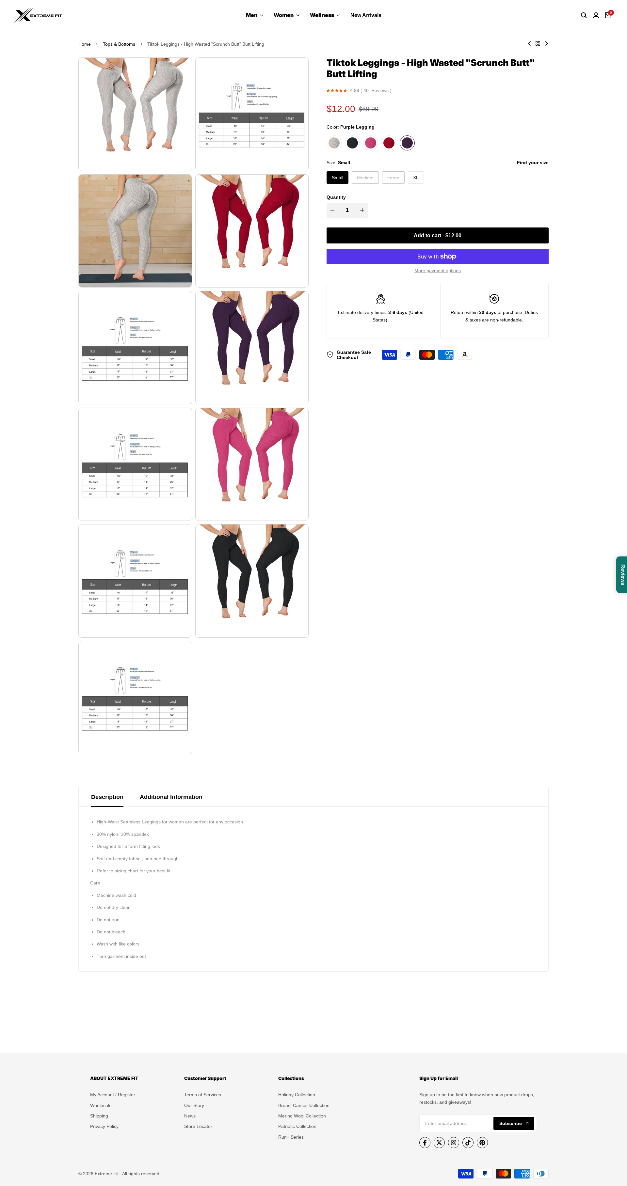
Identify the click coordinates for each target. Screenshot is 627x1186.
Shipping (99, 1115)
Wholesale (101, 1105)
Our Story (194, 1105)
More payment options (437, 270)
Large (394, 179)
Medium (365, 179)
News (190, 1115)
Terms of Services (202, 1094)
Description (107, 797)
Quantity (336, 197)
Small (337, 177)
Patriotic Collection (297, 1126)
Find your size (533, 162)
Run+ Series (291, 1137)
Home (84, 44)
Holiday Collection (296, 1094)
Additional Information (171, 797)
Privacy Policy (104, 1126)
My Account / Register (112, 1094)
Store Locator (198, 1126)
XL (416, 177)
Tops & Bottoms (119, 44)
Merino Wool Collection (302, 1115)
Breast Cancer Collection (304, 1105)
